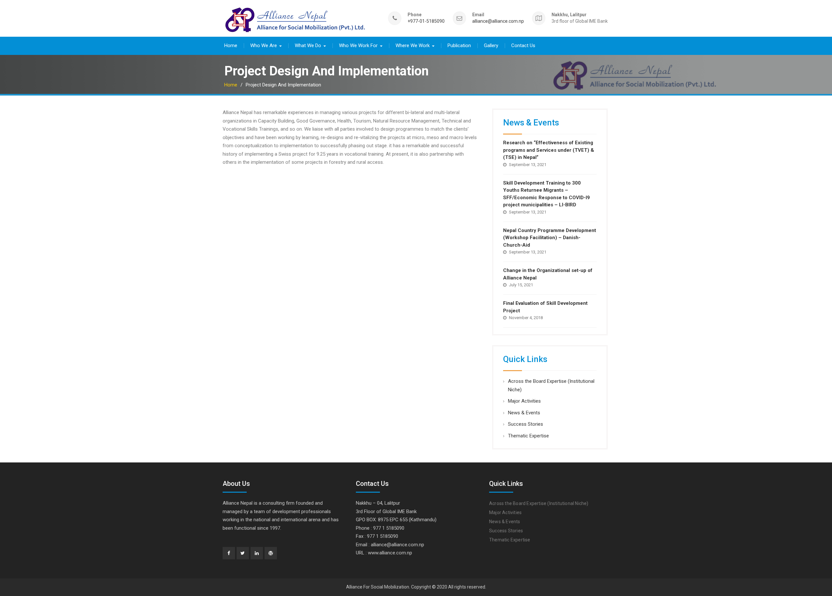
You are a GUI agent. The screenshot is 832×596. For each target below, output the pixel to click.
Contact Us (523, 45)
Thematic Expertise (528, 436)
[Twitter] (243, 553)
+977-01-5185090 (426, 21)
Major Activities (524, 401)
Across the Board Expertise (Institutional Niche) (539, 503)
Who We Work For (358, 45)
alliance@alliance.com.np (498, 21)
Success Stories (525, 424)
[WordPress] (271, 553)
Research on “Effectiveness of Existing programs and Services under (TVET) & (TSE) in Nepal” (548, 150)
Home (230, 45)
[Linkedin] (257, 553)
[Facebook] (229, 553)
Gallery (491, 45)
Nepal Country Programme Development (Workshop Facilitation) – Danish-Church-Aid (549, 237)
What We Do (308, 45)
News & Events (524, 413)
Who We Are (263, 45)
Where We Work (413, 45)
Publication (459, 45)
